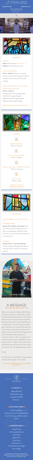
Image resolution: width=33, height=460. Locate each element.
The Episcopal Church (16, 410)
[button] (16, 15)
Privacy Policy (12, 456)
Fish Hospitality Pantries (16, 432)
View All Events (16, 186)
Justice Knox (16, 435)
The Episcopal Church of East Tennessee (16, 413)
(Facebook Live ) (21, 63)
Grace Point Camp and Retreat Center (16, 416)
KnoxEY (16, 418)
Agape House (16, 437)
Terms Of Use (22, 456)
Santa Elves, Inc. (16, 443)
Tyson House (16, 440)
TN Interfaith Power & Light (16, 446)
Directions (16, 11)
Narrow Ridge (16, 448)
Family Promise (16, 429)
